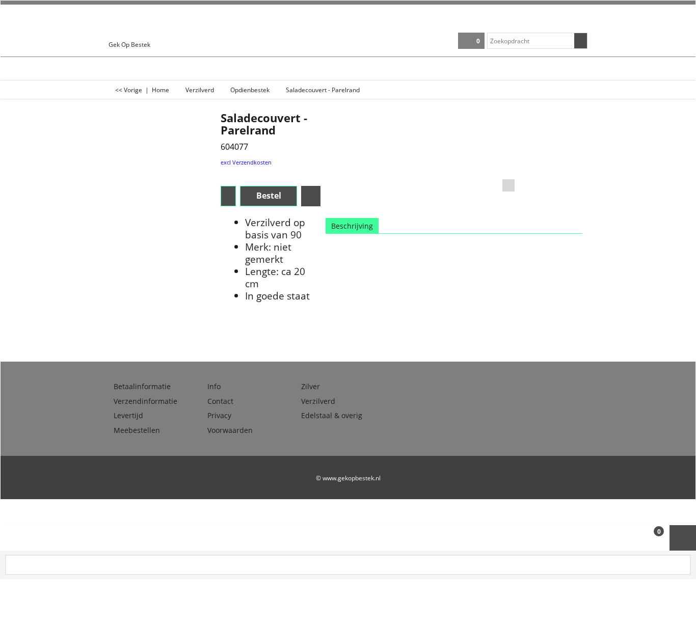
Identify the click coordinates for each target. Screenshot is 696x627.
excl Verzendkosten (246, 162)
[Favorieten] (310, 196)
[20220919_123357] (557, 198)
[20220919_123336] (557, 146)
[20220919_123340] (557, 172)
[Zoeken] (580, 40)
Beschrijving (352, 226)
